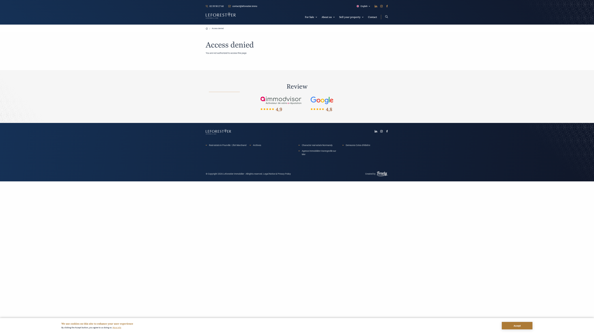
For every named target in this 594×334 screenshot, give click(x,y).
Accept (517, 325)
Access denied (218, 28)
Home (207, 29)
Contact (372, 17)
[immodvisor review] (280, 100)
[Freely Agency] (382, 174)
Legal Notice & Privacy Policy (277, 173)
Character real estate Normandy (317, 145)
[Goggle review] (322, 100)
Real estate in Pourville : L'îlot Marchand (227, 145)
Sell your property (350, 17)
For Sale (309, 17)
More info (117, 327)
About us (327, 17)
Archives (257, 145)
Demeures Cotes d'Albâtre (358, 145)
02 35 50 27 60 (216, 6)
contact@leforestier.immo (244, 6)
